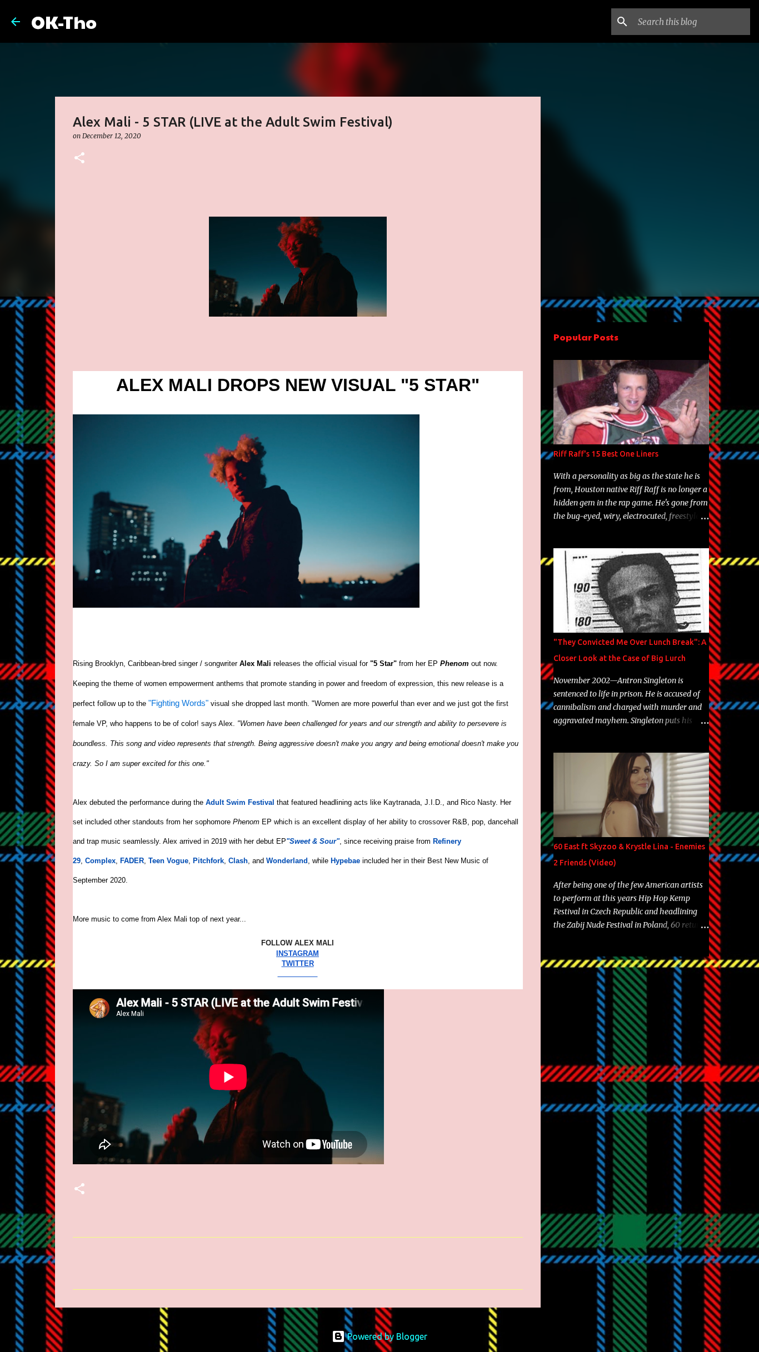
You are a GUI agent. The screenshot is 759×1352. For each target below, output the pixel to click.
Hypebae (345, 861)
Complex (100, 861)
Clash (238, 861)
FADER (132, 861)
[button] (79, 158)
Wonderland (287, 861)
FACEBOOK (298, 973)
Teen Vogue (168, 861)
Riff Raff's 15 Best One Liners (605, 453)
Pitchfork (208, 861)
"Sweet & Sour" (312, 841)
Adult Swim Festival (240, 802)
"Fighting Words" (178, 703)
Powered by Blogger (386, 1336)
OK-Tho (64, 21)
